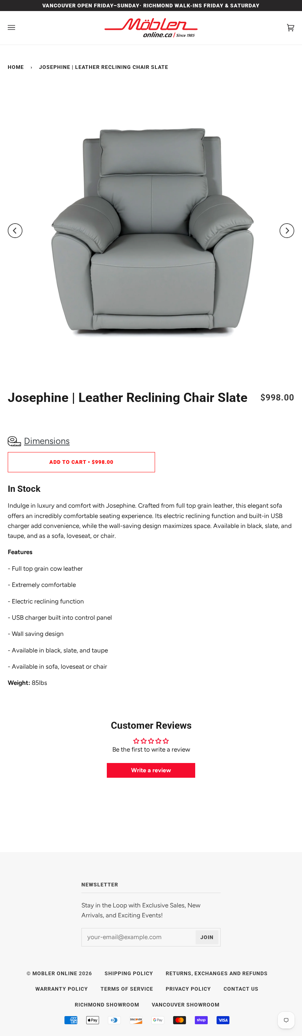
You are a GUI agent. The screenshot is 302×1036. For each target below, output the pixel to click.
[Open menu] (19, 28)
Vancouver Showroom (186, 1005)
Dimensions (47, 440)
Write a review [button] (151, 770)
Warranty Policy (61, 989)
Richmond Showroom (107, 1005)
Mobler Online (54, 973)
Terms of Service (127, 989)
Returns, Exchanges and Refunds (217, 973)
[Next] (283, 230)
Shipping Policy (129, 973)
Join (207, 937)
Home (16, 67)
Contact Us (241, 989)
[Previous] (19, 230)
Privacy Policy (188, 989)
